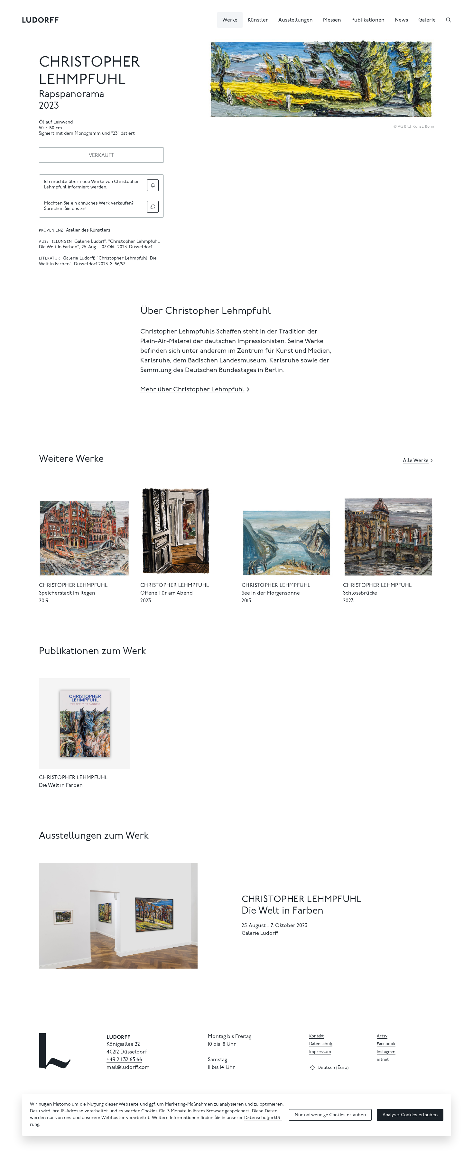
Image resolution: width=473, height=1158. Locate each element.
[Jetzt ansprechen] (153, 207)
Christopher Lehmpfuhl (73, 585)
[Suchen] (448, 20)
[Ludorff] (40, 20)
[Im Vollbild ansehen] (426, 46)
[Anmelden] (153, 185)
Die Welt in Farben (61, 785)
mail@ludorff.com (128, 1067)
